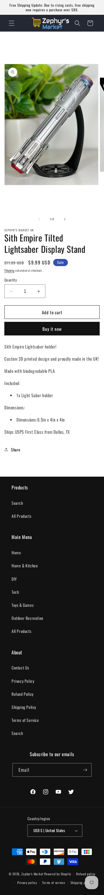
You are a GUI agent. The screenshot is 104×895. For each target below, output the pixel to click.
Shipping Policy (24, 707)
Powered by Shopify (57, 874)
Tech (15, 592)
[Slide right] (64, 219)
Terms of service (53, 882)
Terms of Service (25, 720)
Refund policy (85, 874)
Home (16, 552)
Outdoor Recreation (27, 618)
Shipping (9, 270)
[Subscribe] (85, 770)
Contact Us (20, 668)
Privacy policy (27, 882)
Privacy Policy (23, 681)
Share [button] (16, 449)
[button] (11, 23)
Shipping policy (81, 882)
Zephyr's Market (32, 874)
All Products (21, 516)
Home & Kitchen (25, 565)
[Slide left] (39, 219)
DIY (14, 579)
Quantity (10, 280)
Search (17, 503)
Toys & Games (23, 605)
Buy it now (52, 329)
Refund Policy (23, 694)
